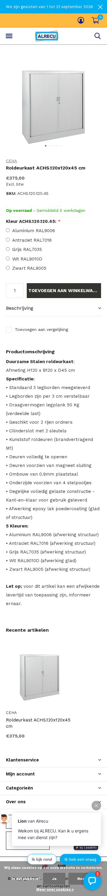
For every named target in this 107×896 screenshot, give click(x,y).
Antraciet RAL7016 (32, 240)
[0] (95, 20)
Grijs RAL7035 (27, 249)
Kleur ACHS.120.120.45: (33, 221)
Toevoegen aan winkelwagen (64, 290)
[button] (9, 36)
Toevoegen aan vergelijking (41, 329)
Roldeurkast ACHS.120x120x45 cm (38, 723)
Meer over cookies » (55, 889)
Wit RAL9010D (27, 259)
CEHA (11, 160)
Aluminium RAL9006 (33, 230)
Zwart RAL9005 (29, 268)
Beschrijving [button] (19, 308)
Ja (54, 879)
